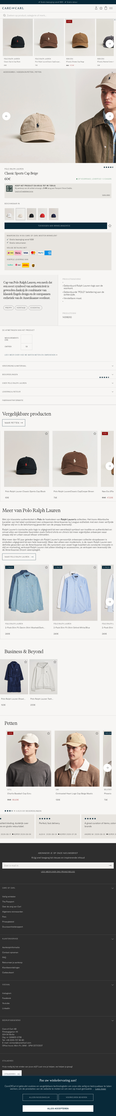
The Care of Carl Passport (58, 2)
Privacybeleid (8, 921)
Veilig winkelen (9, 896)
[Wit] (9, 214)
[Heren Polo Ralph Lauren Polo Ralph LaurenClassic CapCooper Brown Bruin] (49, 37)
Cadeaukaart (8, 972)
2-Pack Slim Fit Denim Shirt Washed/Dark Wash (24, 627)
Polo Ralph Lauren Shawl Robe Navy (12, 699)
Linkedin (6, 1008)
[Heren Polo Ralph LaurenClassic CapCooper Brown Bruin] (74, 459)
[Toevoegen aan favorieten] (46, 434)
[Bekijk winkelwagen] (106, 8)
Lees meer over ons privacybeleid (58, 872)
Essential (35, 308)
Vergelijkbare (26, 414)
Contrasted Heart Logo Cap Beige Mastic (74, 793)
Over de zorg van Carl (11, 906)
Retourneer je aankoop (12, 962)
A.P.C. (9, 789)
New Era (69, 59)
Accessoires (9, 72)
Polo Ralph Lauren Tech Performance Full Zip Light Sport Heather (42, 699)
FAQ (4, 957)
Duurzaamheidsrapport (12, 926)
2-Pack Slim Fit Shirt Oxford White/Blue (72, 627)
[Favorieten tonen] (100, 8)
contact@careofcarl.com (20, 1042)
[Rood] (43, 214)
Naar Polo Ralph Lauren (17, 557)
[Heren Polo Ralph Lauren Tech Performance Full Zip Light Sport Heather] (43, 676)
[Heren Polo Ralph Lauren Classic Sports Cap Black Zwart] (18, 37)
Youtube (5, 1003)
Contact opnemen (10, 952)
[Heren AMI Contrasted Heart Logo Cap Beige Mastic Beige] (77, 759)
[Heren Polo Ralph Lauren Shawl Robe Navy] (14, 676)
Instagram (6, 993)
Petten (38, 72)
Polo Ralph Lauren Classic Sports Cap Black (25, 491)
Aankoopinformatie (11, 947)
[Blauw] (54, 214)
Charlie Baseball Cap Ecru (19, 793)
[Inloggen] (96, 8)
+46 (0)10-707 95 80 (15, 1040)
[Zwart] (31, 214)
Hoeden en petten (25, 72)
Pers (4, 916)
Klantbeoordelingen (11, 967)
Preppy (8, 308)
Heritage (21, 308)
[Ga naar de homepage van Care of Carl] (13, 8)
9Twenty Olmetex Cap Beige (75, 62)
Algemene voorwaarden (12, 911)
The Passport (8, 901)
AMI (57, 789)
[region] (58, 826)
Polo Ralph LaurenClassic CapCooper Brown (47, 62)
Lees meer (106, 195)
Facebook (6, 998)
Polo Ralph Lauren (12, 59)
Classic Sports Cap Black (12, 62)
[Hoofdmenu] (111, 8)
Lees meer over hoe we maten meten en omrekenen (30, 355)
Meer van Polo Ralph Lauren (31, 510)
